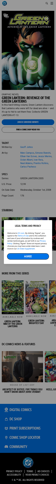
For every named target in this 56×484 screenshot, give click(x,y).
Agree (28, 256)
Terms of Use (23, 236)
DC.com (21, 233)
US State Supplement (26, 249)
